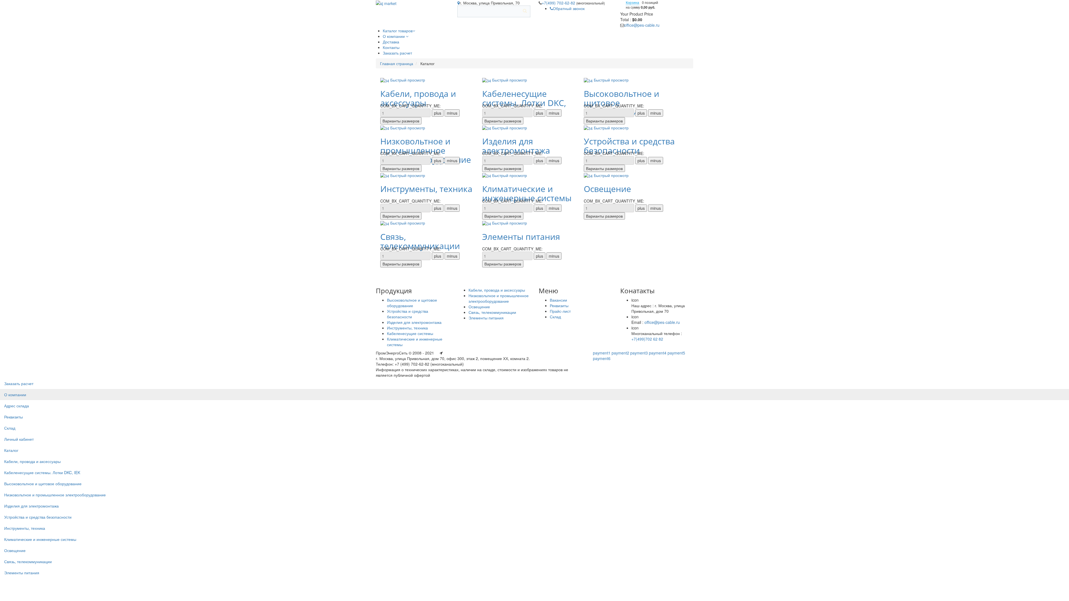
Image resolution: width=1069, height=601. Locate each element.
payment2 (620, 353)
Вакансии (558, 300)
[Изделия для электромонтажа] (487, 127)
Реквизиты (559, 305)
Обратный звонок (569, 8)
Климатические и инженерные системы (527, 193)
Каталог (11, 450)
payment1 (601, 353)
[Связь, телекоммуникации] (385, 223)
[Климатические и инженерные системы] (487, 175)
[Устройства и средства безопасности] (589, 127)
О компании (15, 394)
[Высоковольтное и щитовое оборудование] (589, 80)
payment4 (657, 353)
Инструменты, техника (426, 188)
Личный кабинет (19, 439)
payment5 (676, 353)
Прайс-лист (560, 311)
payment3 (639, 353)
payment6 (601, 358)
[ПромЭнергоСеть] (386, 3)
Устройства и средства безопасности (629, 146)
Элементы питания (521, 236)
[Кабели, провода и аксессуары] (385, 80)
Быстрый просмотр (407, 80)
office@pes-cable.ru (641, 25)
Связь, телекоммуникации (420, 241)
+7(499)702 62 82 (647, 339)
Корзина (632, 2)
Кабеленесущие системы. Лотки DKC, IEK (42, 472)
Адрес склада (16, 405)
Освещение (607, 188)
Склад (555, 316)
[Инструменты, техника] (385, 175)
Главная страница (396, 63)
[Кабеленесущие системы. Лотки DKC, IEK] (487, 80)
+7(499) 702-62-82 (559, 3)
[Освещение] (589, 175)
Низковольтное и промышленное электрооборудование (499, 298)
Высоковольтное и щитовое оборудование (412, 302)
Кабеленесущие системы (410, 333)
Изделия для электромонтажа (516, 146)
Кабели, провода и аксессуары (418, 98)
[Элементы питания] (487, 223)
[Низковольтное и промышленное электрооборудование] (385, 127)
